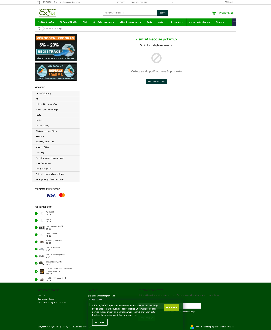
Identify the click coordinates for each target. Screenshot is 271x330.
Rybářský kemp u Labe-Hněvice (50, 174)
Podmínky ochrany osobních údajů (52, 302)
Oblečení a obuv (43, 163)
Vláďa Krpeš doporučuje (47, 109)
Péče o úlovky (42, 125)
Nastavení (100, 322)
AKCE (38, 98)
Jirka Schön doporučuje (47, 104)
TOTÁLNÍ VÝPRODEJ (43, 93)
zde (134, 315)
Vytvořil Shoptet (203, 326)
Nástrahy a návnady (45, 141)
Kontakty (121, 2)
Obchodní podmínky (139, 2)
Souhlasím (171, 307)
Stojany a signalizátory (46, 131)
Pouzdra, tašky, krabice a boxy (50, 158)
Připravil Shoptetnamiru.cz (222, 326)
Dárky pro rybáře (44, 168)
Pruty (38, 115)
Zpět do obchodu (156, 81)
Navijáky (40, 120)
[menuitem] (46, 22)
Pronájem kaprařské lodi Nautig (50, 179)
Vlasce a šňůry (42, 147)
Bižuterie (40, 136)
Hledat (162, 13)
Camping (40, 152)
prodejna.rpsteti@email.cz (103, 295)
